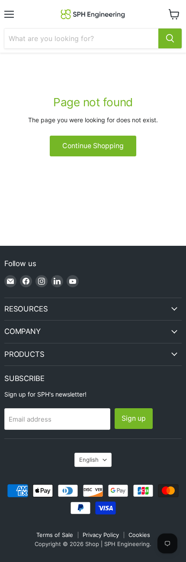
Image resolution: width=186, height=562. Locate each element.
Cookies (139, 534)
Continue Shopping (93, 146)
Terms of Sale (54, 534)
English (89, 459)
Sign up (134, 418)
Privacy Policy (101, 534)
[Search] (170, 38)
